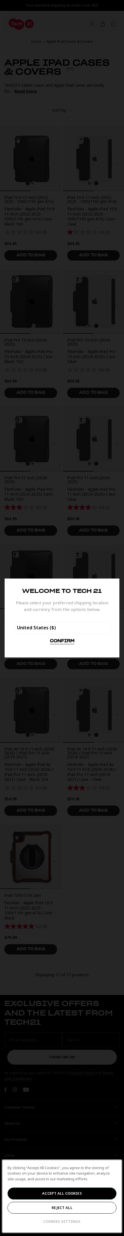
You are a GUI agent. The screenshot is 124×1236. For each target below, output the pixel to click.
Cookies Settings (61, 1221)
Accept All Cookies (62, 1193)
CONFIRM (62, 641)
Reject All (62, 1207)
